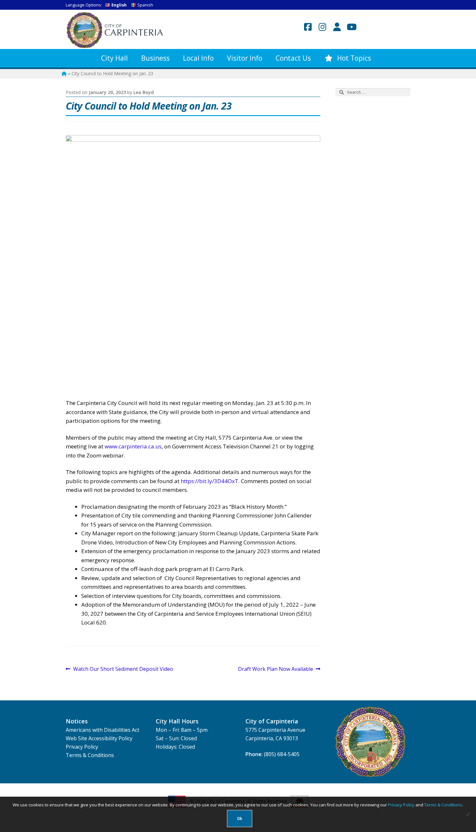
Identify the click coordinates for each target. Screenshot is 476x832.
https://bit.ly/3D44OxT (209, 481)
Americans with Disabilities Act (102, 729)
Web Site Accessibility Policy (99, 738)
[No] (468, 814)
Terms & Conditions (90, 755)
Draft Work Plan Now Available (275, 669)
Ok (239, 818)
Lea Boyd (143, 92)
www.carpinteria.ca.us (133, 446)
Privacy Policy (82, 746)
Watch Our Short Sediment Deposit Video (123, 669)
